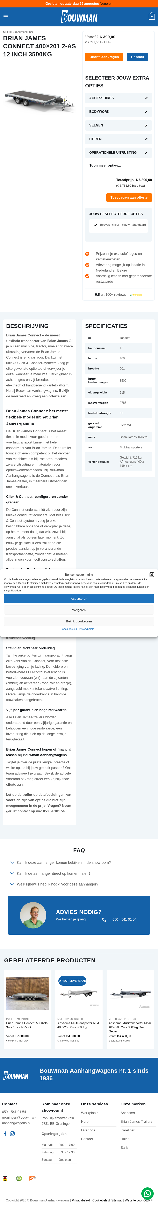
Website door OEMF (138, 1200)
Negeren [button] (106, 3)
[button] (152, 575)
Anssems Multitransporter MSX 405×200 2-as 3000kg (78, 1025)
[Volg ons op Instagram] (12, 1134)
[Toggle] (12, 863)
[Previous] (4, 1010)
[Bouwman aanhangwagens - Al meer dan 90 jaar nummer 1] (79, 16)
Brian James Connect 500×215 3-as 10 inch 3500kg (27, 1025)
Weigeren (79, 610)
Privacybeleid (86, 629)
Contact (137, 57)
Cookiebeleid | (101, 1200)
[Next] (154, 1010)
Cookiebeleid (69, 629)
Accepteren (79, 598)
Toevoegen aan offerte (129, 197)
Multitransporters (18, 32)
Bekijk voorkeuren (79, 621)
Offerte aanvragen (104, 57)
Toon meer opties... (105, 165)
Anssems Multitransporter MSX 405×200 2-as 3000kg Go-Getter (130, 1027)
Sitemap (116, 1200)
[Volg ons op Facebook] (5, 1134)
